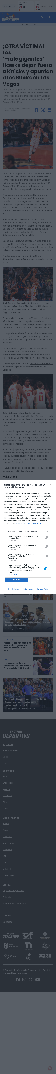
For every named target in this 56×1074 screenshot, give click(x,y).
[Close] (50, 485)
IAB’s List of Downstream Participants (31, 523)
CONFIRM (16, 580)
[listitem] (28, 531)
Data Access (28, 589)
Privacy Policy (42, 589)
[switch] (46, 537)
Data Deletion (13, 589)
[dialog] (28, 537)
